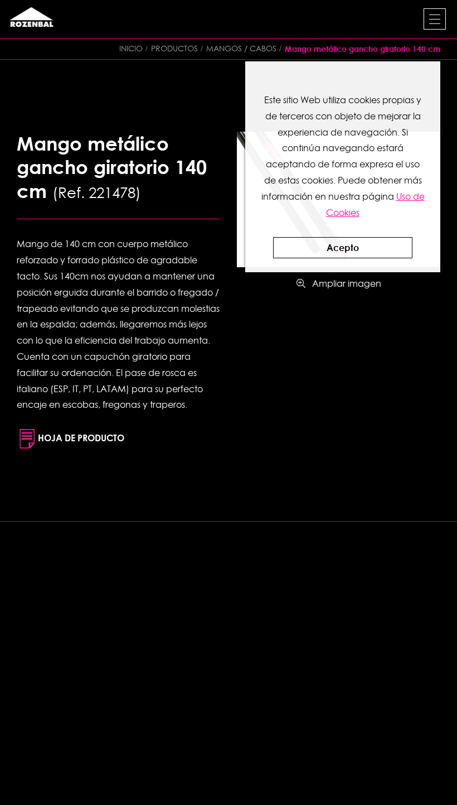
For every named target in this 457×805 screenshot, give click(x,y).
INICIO (131, 48)
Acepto (343, 247)
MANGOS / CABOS (241, 48)
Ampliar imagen (343, 283)
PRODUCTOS (174, 48)
